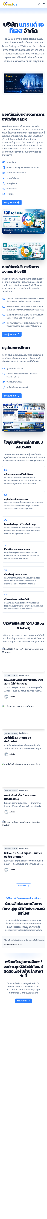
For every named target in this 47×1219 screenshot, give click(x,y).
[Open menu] (44, 4)
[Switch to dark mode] (39, 4)
